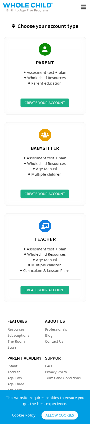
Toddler (14, 372)
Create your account (44, 102)
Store (12, 347)
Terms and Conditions (63, 378)
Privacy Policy (56, 372)
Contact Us (54, 341)
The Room (16, 341)
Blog (48, 335)
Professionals (56, 329)
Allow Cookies (60, 415)
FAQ (48, 366)
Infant (13, 366)
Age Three (16, 384)
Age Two (15, 378)
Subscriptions (18, 335)
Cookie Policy (24, 415)
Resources (16, 329)
